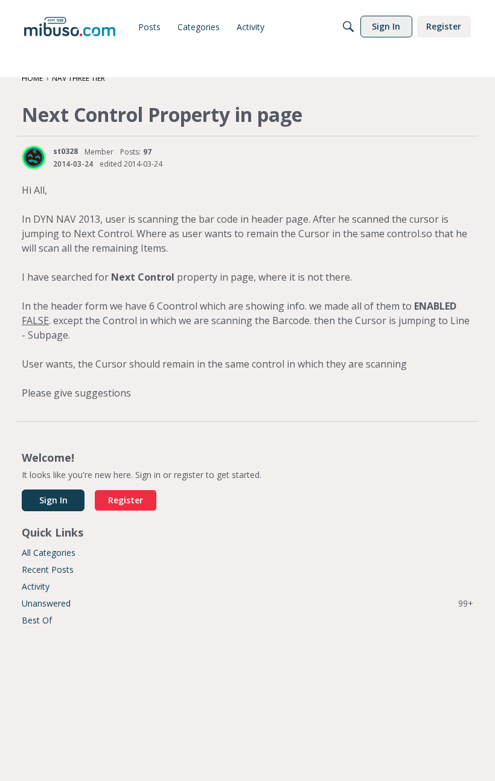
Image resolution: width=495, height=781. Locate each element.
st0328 (65, 151)
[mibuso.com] (69, 26)
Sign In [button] (53, 500)
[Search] (348, 26)
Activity (36, 586)
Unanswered (247, 603)
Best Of (37, 620)
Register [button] (125, 500)
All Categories (48, 552)
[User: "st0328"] (34, 157)
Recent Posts (48, 569)
